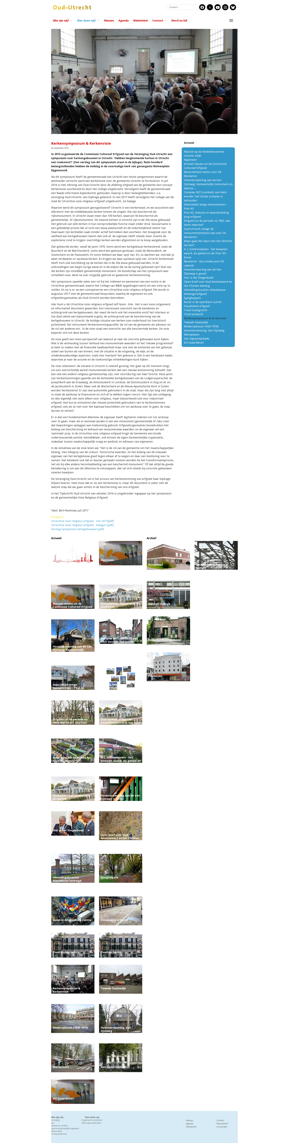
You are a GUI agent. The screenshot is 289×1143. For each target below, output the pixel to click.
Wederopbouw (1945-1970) (201, 326)
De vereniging (54, 1120)
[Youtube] (218, 7)
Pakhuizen (155, 676)
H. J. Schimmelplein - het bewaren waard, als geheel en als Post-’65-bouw (205, 253)
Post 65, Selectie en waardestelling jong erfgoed (120, 686)
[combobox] (182, 7)
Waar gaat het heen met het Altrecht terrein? (72, 759)
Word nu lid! (179, 20)
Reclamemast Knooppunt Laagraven (213, 610)
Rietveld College (159, 604)
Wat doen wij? (86, 20)
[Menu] (231, 20)
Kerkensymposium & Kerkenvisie (66, 989)
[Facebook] (202, 7)
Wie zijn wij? (61, 20)
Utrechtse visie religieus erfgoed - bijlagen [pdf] (82, 525)
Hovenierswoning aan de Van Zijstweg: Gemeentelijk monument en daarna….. (208, 184)
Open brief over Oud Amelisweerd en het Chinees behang (120, 838)
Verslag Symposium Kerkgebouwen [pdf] (77, 529)
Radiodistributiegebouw (164, 640)
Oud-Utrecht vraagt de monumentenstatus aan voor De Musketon (205, 233)
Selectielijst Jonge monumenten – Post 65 (68, 686)
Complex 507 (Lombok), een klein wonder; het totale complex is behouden (205, 196)
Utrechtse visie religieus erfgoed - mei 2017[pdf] (82, 521)
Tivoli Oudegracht (195, 310)
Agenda (123, 20)
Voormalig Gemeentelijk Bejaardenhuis (212, 574)
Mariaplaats (191, 334)
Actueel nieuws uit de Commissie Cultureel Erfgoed (72, 605)
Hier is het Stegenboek (199, 277)
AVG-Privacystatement (57, 1134)
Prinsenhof (155, 564)
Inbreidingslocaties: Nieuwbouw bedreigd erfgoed (67, 881)
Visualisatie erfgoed (197, 306)
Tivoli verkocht (193, 314)
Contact (157, 20)
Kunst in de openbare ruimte (203, 302)
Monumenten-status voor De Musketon (120, 605)
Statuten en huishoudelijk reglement (63, 1128)
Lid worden (221, 1126)
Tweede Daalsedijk (196, 322)
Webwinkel (140, 20)
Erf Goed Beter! (194, 342)
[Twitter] (210, 7)
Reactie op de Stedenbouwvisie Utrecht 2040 (70, 569)
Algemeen (190, 160)
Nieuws (109, 20)
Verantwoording (55, 1131)
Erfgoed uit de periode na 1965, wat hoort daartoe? (70, 720)
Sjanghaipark (192, 298)
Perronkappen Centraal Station (212, 566)
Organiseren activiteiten (91, 1120)
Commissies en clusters (58, 1125)
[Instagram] (225, 7)
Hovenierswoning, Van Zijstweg (204, 330)
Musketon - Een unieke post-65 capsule (72, 797)
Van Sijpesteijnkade (196, 338)
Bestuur (51, 1123)
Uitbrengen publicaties (91, 1123)
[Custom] (233, 7)
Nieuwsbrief (222, 1123)
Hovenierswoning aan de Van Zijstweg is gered (120, 797)
